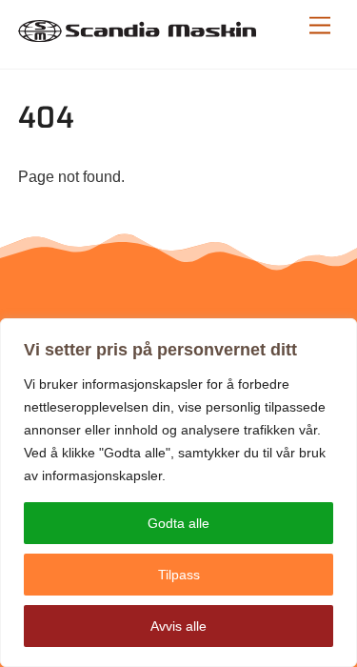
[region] (178, 492)
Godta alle (178, 523)
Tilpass (179, 574)
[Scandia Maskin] (137, 34)
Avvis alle (178, 626)
